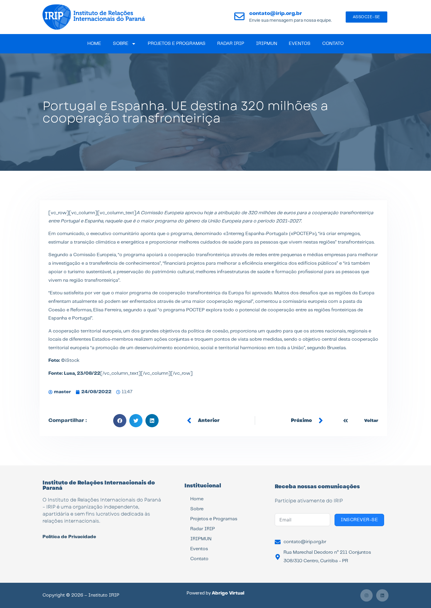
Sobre (120, 43)
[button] (119, 420)
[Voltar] (345, 420)
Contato (333, 43)
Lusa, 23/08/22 (82, 373)
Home (94, 43)
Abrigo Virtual (228, 593)
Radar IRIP (230, 43)
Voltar (371, 420)
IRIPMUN (266, 43)
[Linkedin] (382, 595)
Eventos (299, 43)
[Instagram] (366, 595)
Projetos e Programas (177, 43)
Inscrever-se (359, 520)
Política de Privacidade (69, 537)
